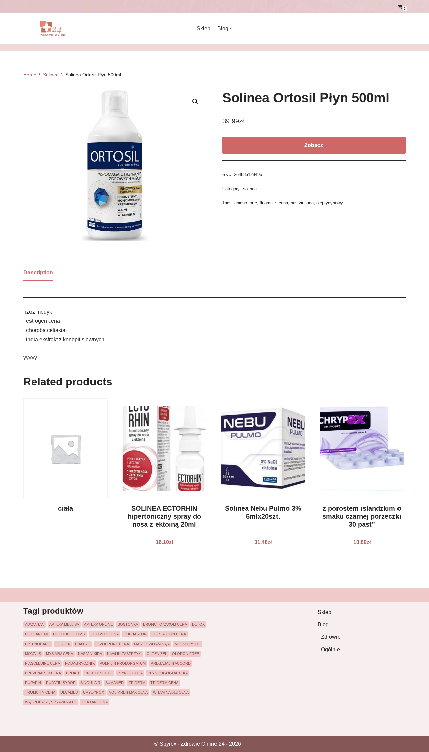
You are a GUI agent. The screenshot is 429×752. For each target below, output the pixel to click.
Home (29, 74)
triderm (137, 683)
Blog (323, 624)
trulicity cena (40, 692)
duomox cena (105, 634)
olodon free (185, 654)
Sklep (203, 28)
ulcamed (69, 692)
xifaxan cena (94, 702)
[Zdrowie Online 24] (56, 28)
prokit (73, 673)
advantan (34, 624)
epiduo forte (245, 202)
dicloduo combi (69, 634)
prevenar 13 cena (43, 673)
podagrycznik (80, 663)
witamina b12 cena (171, 692)
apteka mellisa (64, 624)
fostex (62, 644)
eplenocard (37, 644)
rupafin (33, 683)
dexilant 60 (36, 634)
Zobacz (313, 145)
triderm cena (164, 683)
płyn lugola (130, 673)
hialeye (82, 644)
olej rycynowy (329, 202)
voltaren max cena (128, 692)
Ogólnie (330, 649)
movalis (33, 654)
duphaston (135, 634)
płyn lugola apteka (168, 673)
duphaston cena (169, 634)
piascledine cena (42, 663)
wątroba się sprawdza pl (50, 702)
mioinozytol (187, 644)
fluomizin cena (274, 202)
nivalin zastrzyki (124, 654)
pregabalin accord (171, 663)
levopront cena (112, 644)
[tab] (38, 273)
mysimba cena (59, 654)
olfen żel (157, 654)
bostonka (128, 624)
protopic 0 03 (98, 673)
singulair (90, 683)
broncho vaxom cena (165, 624)
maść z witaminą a (152, 644)
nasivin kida (302, 202)
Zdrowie (331, 637)
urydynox (93, 692)
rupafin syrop (60, 683)
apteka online (98, 624)
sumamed (114, 683)
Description (38, 272)
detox (198, 624)
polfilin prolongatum (123, 663)
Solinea (51, 74)
